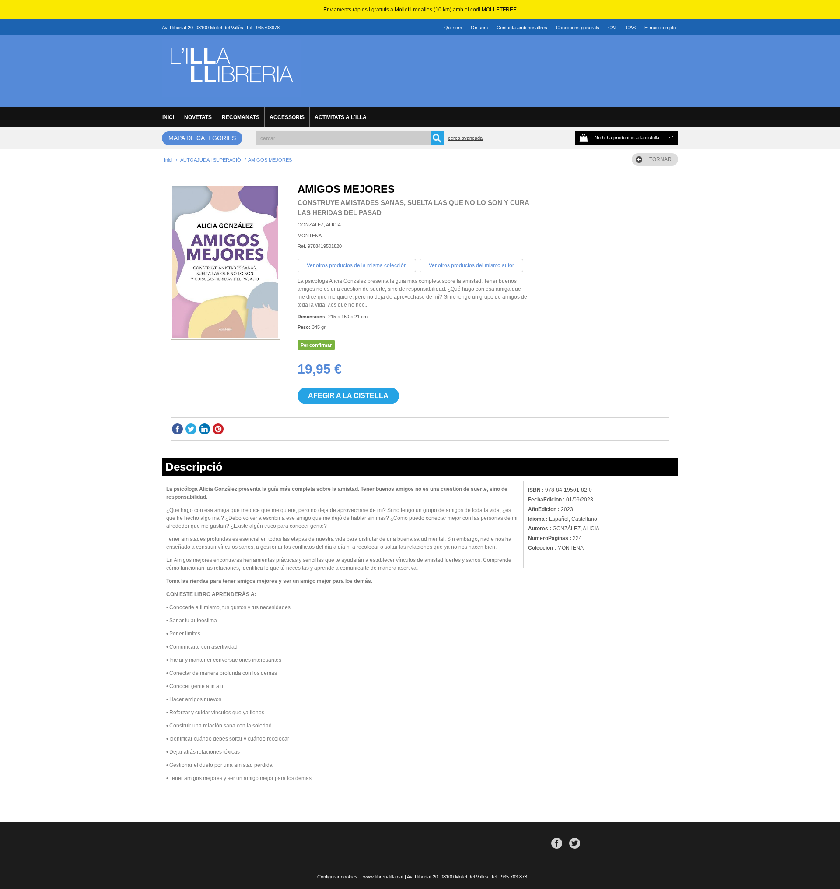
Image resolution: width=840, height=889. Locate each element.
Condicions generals (577, 27)
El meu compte (660, 27)
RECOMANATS (240, 117)
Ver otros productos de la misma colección (357, 265)
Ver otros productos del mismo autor (471, 265)
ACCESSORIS (287, 117)
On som (479, 27)
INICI (168, 117)
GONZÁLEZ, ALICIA (319, 224)
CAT (612, 27)
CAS (631, 27)
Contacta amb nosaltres (522, 27)
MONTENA (310, 235)
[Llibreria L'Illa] (231, 92)
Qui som (453, 27)
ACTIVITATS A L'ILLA (341, 117)
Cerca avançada (465, 138)
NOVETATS (198, 117)
